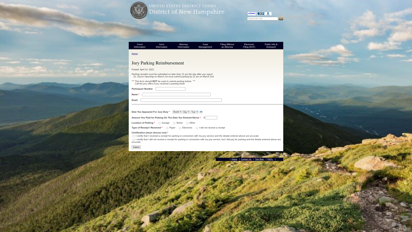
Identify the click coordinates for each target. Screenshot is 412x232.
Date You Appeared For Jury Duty (151, 112)
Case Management (205, 45)
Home (135, 53)
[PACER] (268, 13)
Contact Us (246, 159)
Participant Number (142, 88)
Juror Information (161, 45)
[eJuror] (252, 13)
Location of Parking (143, 122)
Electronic (187, 127)
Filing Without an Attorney (227, 45)
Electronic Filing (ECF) (249, 45)
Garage (166, 122)
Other (192, 122)
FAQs (270, 159)
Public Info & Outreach (271, 45)
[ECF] (260, 13)
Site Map (259, 159)
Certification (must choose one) (150, 132)
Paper (172, 127)
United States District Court (182, 6)
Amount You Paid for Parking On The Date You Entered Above (166, 117)
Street (179, 122)
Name (135, 94)
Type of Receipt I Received (147, 127)
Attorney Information (183, 45)
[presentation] (201, 112)
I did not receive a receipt (212, 127)
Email (135, 100)
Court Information (139, 45)
